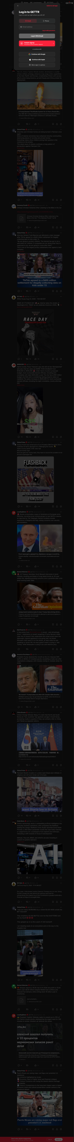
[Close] (17, 5)
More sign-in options (38, 65)
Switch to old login (52, 5)
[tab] (28, 21)
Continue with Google (38, 54)
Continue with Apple (38, 59)
